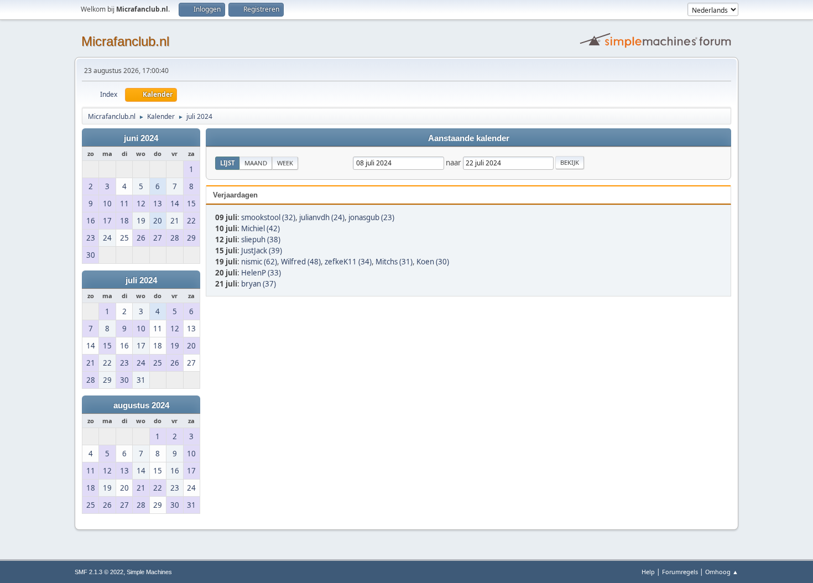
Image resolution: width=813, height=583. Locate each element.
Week (285, 163)
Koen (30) (432, 262)
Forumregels (680, 572)
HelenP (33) (261, 273)
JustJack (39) (261, 251)
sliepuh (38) (260, 239)
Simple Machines (149, 572)
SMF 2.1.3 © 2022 (99, 572)
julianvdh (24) (322, 217)
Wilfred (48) (301, 262)
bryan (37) (258, 284)
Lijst (227, 163)
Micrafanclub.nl (125, 41)
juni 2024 (141, 138)
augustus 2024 (141, 405)
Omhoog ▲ (721, 572)
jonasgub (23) (371, 217)
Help (648, 572)
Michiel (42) (260, 228)
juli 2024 (141, 280)
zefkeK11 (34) (348, 262)
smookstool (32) (268, 217)
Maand (255, 163)
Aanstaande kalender (468, 138)
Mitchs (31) (394, 262)
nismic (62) (259, 262)
